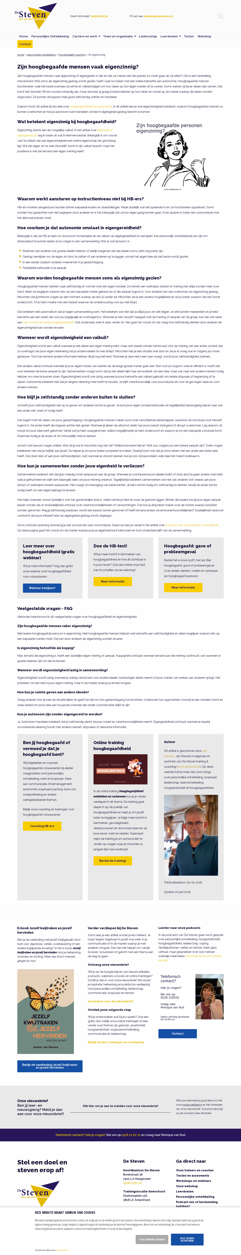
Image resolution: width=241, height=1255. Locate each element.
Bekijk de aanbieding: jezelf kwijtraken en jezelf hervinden (49, 1066)
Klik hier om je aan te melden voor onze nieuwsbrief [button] (120, 1106)
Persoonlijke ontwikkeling (195, 1196)
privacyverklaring (192, 1104)
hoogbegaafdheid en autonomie (91, 106)
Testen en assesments (192, 1175)
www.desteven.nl (189, 766)
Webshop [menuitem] (204, 36)
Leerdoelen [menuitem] (169, 36)
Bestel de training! (112, 860)
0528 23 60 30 (99, 16)
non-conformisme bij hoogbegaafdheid (48, 322)
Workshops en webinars (193, 1181)
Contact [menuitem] (25, 44)
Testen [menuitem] (189, 36)
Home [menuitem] (23, 36)
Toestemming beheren (152, 1239)
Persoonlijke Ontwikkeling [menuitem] (50, 36)
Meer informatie (112, 581)
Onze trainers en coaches (195, 1170)
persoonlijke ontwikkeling (41, 54)
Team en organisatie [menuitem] (118, 36)
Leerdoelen (185, 1191)
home (20, 54)
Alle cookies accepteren (187, 1239)
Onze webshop (187, 1186)
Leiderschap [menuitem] (148, 36)
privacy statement (62, 1250)
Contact (177, 1033)
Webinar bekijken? (42, 588)
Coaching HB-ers (42, 826)
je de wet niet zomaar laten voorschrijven (192, 525)
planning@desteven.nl (158, 16)
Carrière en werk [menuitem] (85, 36)
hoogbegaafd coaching (72, 54)
